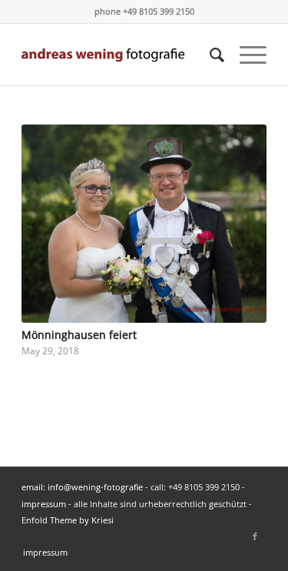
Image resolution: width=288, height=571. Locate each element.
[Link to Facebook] (254, 536)
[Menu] (245, 54)
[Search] (209, 54)
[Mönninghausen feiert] (144, 223)
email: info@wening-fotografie (82, 487)
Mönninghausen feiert (79, 334)
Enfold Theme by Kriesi (68, 520)
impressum (44, 504)
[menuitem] (209, 54)
